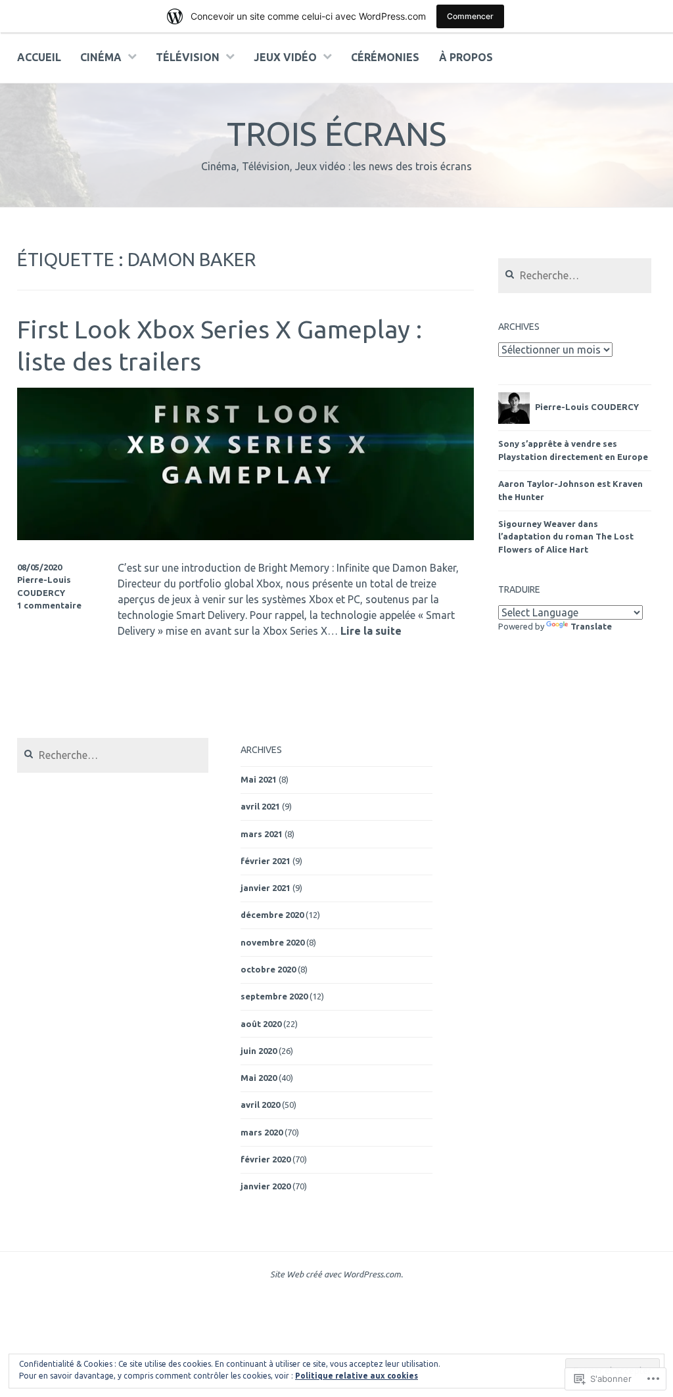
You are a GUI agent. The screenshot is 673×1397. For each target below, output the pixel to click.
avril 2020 (260, 1104)
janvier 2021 (265, 887)
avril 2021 (260, 806)
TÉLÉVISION (188, 57)
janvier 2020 (265, 1186)
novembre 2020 (272, 942)
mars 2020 (262, 1132)
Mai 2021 (259, 779)
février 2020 (265, 1159)
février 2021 (265, 860)
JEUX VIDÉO (285, 57)
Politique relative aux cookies (356, 1375)
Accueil (39, 57)
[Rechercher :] (574, 276)
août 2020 (261, 1023)
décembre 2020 (272, 914)
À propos (466, 57)
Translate (591, 626)
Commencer (470, 16)
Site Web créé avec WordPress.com (335, 1274)
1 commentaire (49, 605)
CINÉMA (101, 57)
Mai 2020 (259, 1077)
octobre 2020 (268, 969)
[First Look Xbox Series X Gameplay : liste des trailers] (246, 536)
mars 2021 (262, 833)
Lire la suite (371, 631)
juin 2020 (259, 1050)
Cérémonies (385, 57)
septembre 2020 (274, 996)
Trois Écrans (336, 133)
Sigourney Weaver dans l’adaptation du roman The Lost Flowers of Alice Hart (566, 536)
